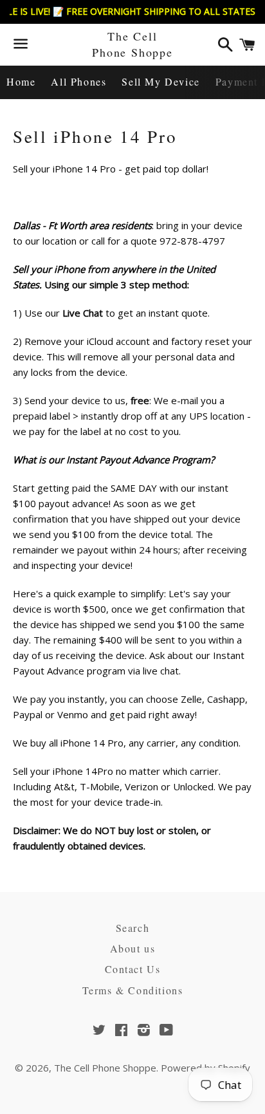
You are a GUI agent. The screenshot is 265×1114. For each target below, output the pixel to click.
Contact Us (133, 969)
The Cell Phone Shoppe (132, 44)
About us (133, 948)
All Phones (78, 81)
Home (20, 81)
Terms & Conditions (132, 990)
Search (133, 927)
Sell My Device (160, 81)
